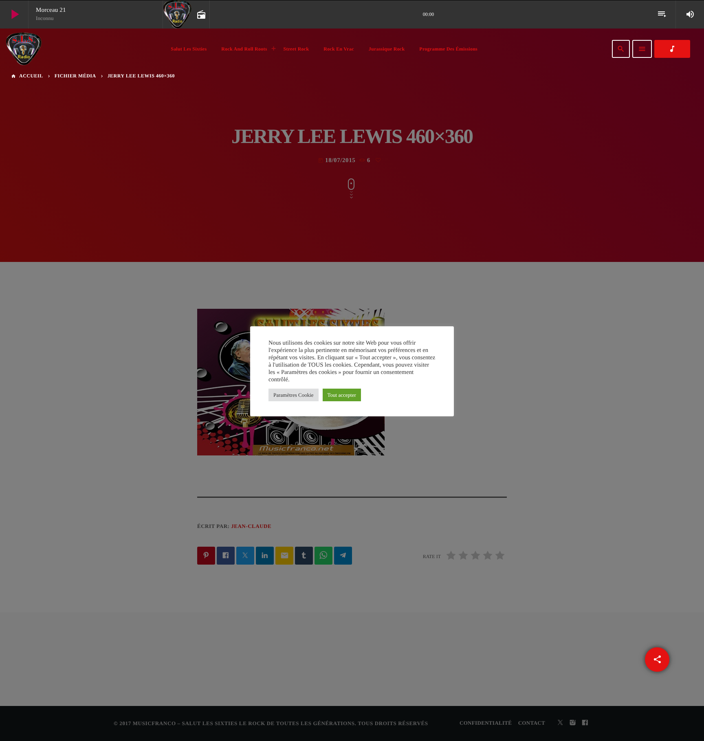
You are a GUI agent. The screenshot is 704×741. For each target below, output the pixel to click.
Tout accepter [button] (342, 395)
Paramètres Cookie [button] (293, 395)
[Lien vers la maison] (24, 49)
